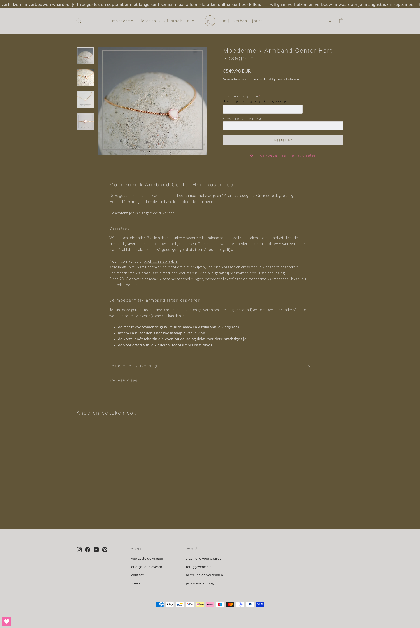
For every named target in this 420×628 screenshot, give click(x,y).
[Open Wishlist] (6, 621)
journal (259, 21)
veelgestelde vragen (147, 558)
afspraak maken (180, 21)
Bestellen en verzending (133, 366)
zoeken (137, 583)
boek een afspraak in (161, 261)
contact (137, 575)
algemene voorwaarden (205, 558)
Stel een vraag (123, 380)
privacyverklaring (200, 583)
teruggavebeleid (199, 566)
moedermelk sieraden (135, 21)
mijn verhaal (236, 21)
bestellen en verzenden (204, 575)
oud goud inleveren (146, 566)
